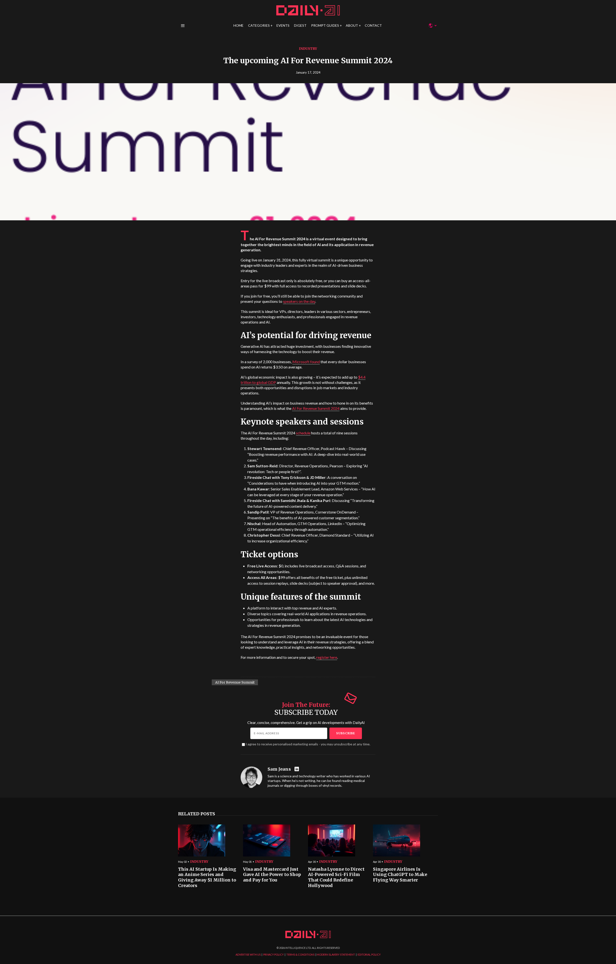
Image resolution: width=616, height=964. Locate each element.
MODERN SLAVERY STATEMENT (336, 954)
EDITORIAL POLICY (369, 954)
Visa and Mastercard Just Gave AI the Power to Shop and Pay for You (272, 875)
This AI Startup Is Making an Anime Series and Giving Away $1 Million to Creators (207, 877)
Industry (308, 48)
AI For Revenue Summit (235, 682)
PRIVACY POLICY (273, 954)
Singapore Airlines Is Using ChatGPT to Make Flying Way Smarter (400, 875)
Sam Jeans (279, 769)
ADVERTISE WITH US (248, 954)
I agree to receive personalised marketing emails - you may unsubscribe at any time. (308, 744)
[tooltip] (297, 769)
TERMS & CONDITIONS (300, 954)
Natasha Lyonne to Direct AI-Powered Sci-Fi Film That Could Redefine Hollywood (336, 877)
